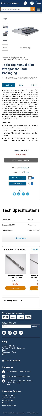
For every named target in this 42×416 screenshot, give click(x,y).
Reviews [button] (33, 85)
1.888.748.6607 (25, 372)
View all (35, 250)
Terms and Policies (9, 405)
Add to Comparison (17, 178)
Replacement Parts (9, 352)
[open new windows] (14, 193)
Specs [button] (21, 85)
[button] (5, 19)
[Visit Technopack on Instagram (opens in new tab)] (10, 333)
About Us (5, 403)
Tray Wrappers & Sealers (11, 60)
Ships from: (21, 168)
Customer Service (8, 398)
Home (5, 58)
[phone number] (25, 3)
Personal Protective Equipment (13, 348)
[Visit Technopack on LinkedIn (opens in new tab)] (21, 333)
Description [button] (8, 85)
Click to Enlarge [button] (25, 48)
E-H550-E (25, 60)
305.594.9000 (12, 372)
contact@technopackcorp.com (18, 376)
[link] (32, 3)
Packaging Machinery (16, 58)
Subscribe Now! (9, 323)
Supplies (5, 350)
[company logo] (10, 3)
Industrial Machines (9, 346)
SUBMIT (35, 326)
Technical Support (8, 400)
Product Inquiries (8, 395)
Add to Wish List (17, 183)
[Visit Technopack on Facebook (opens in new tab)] (4, 333)
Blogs (4, 354)
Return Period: (21, 172)
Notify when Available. (21, 160)
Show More (21, 238)
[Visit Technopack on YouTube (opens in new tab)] (15, 333)
